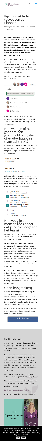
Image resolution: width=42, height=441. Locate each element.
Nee (23, 438)
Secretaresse (8, 29)
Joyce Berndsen (13, 27)
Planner (32, 27)
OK (18, 438)
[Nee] (39, 433)
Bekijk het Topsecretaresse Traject (16, 390)
